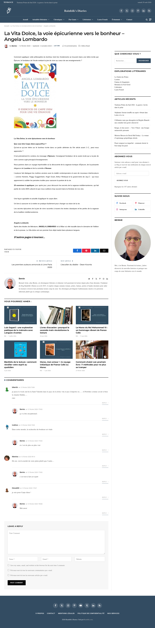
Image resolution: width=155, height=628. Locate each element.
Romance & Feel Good (122, 84)
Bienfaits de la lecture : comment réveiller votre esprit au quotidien (20, 364)
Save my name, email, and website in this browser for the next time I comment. (37, 565)
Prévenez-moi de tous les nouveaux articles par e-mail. (29, 575)
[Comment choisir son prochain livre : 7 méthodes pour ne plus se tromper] (92, 349)
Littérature (87, 19)
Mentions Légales (66, 613)
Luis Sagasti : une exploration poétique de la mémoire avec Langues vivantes (18, 330)
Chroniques (58, 19)
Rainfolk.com (88, 619)
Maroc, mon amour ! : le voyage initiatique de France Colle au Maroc (55, 364)
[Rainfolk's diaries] (8, 11)
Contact (129, 19)
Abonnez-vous (122, 180)
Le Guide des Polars (121, 77)
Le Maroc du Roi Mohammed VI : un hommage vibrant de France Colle (91, 330)
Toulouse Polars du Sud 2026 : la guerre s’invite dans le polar (37, 2)
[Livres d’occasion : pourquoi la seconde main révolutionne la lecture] (56, 315)
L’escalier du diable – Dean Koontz (76, 264)
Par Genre (72, 19)
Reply (104, 403)
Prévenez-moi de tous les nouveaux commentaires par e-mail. (31, 570)
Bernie (14, 46)
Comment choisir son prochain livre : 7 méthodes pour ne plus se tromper (91, 364)
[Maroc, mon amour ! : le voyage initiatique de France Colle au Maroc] (56, 349)
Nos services (113, 613)
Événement (116, 19)
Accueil (25, 19)
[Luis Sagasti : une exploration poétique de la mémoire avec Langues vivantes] (20, 315)
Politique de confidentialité (91, 613)
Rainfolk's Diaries (75, 10)
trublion (15, 425)
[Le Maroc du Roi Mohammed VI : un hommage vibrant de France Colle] (92, 315)
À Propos (40, 613)
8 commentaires (71, 46)
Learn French (102, 19)
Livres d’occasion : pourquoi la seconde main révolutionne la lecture (54, 330)
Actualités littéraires (39, 19)
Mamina (15, 457)
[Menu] (150, 19)
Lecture (57, 46)
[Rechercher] (146, 19)
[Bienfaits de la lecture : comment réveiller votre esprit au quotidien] (20, 349)
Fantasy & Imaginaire (122, 82)
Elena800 (15, 488)
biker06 (15, 387)
